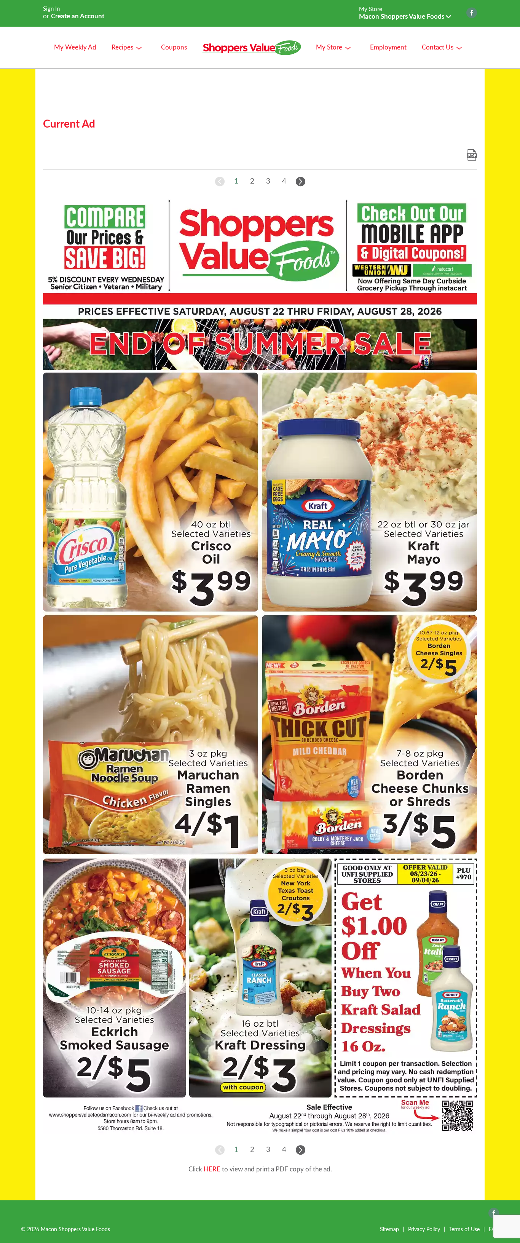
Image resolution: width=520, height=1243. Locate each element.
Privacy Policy (424, 1229)
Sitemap (389, 1229)
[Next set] (300, 182)
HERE (212, 1169)
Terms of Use (464, 1229)
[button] (405, 16)
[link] (472, 155)
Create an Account (77, 16)
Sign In (51, 9)
